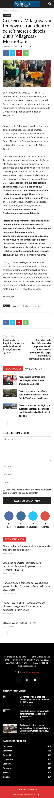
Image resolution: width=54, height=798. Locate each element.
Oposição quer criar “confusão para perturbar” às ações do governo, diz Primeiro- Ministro (22, 566)
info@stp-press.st (31, 672)
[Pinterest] (19, 53)
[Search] (50, 4)
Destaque (14, 11)
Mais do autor (33, 368)
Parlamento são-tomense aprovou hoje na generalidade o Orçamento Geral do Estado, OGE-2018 (26, 586)
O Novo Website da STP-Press (19, 622)
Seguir (21, 512)
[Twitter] (12, 53)
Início (5, 11)
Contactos (32, 789)
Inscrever (45, 512)
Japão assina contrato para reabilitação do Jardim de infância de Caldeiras (32, 380)
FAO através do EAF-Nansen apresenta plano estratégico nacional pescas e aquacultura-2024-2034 (24, 606)
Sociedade (7, 396)
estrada (24, 306)
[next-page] (9, 423)
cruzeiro (15, 306)
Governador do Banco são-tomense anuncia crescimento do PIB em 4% (34, 699)
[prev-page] (4, 423)
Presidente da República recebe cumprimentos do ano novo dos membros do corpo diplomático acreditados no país (40, 349)
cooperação (8, 383)
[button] (5, 4)
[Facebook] (6, 53)
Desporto (7, 408)
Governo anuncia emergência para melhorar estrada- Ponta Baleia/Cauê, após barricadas (33, 394)
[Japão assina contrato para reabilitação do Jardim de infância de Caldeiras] (10, 380)
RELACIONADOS (13, 368)
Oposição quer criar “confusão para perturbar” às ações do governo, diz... (34, 713)
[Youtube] (35, 680)
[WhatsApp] (26, 53)
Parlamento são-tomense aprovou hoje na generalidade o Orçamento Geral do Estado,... (35, 728)
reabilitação (35, 306)
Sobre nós (21, 789)
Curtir (9, 512)
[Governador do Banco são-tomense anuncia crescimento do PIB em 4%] (10, 700)
